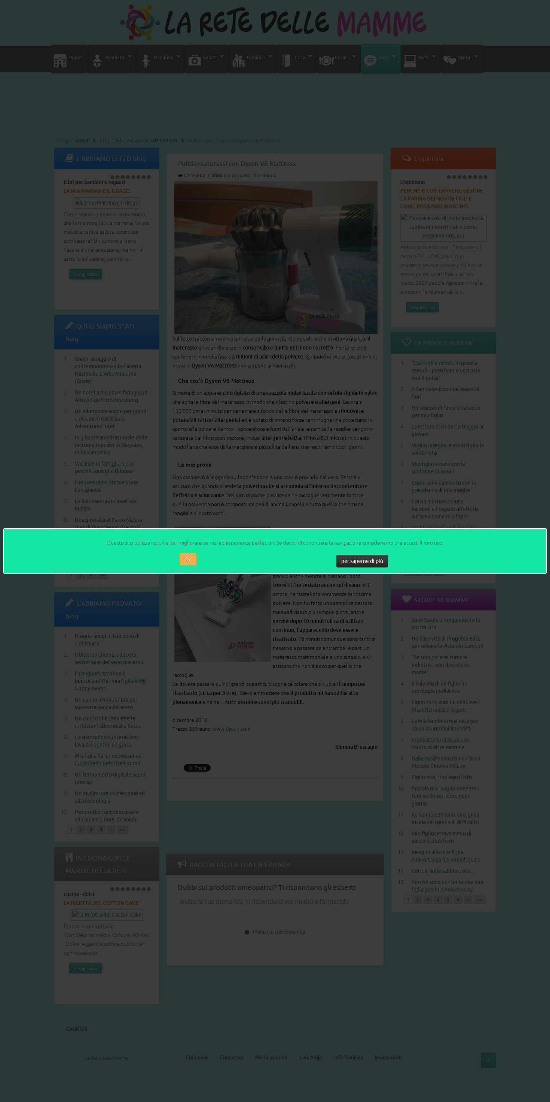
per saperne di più (362, 561)
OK (188, 559)
